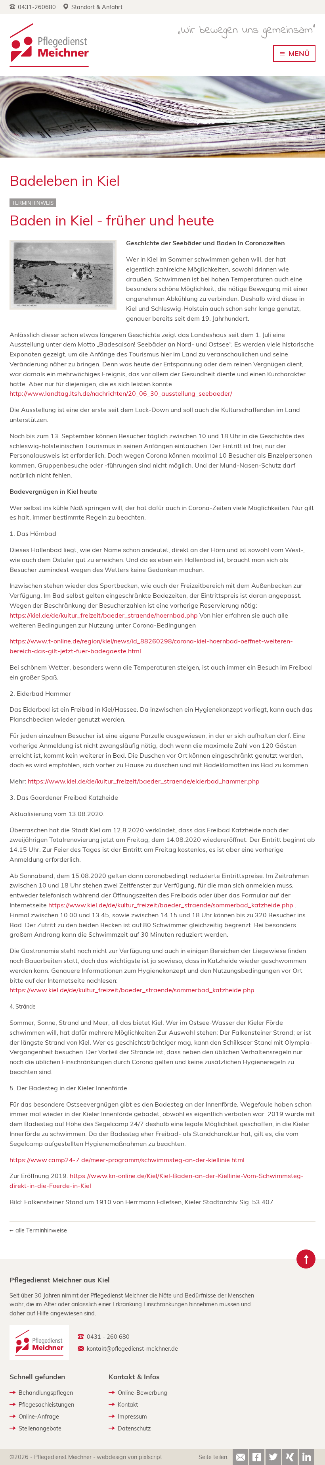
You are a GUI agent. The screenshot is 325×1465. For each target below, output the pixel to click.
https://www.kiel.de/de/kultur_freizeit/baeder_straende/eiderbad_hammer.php (144, 781)
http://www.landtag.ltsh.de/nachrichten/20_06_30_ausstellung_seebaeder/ (121, 393)
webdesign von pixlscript (129, 1457)
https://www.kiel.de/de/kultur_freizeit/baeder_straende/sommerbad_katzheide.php (170, 905)
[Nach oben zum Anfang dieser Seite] (305, 1259)
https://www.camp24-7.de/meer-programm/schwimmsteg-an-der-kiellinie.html (127, 1160)
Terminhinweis (33, 203)
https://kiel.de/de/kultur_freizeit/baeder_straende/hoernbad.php (104, 615)
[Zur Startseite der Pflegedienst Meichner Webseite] (49, 45)
